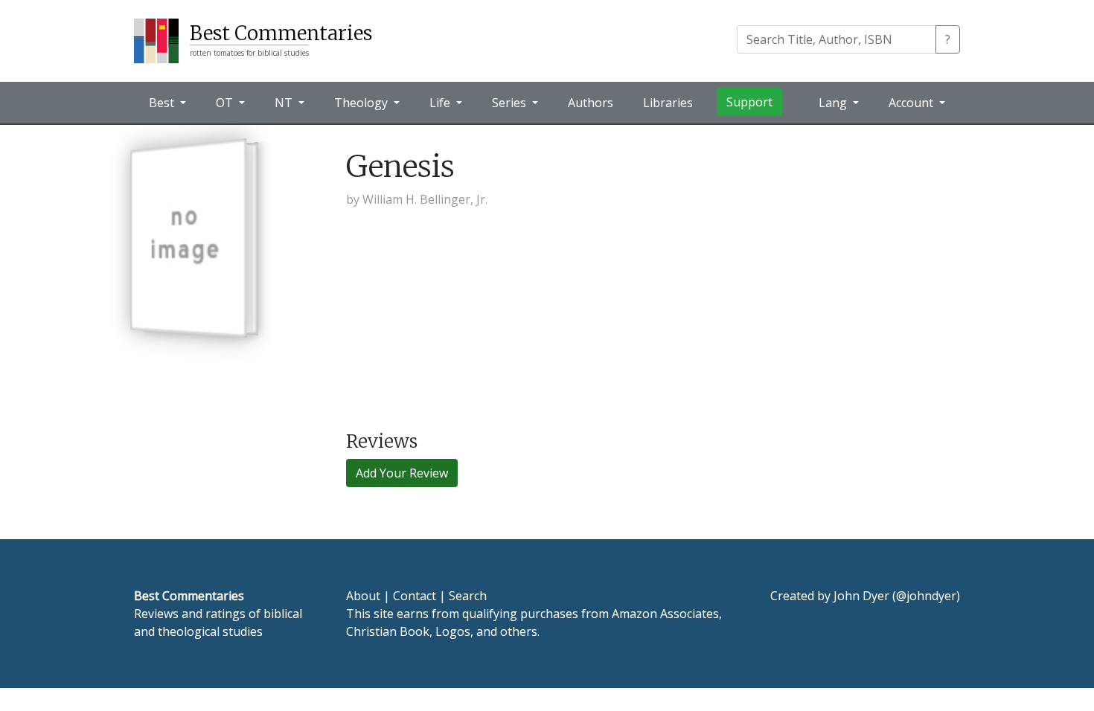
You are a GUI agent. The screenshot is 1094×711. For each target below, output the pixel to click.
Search (468, 596)
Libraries (668, 102)
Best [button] (163, 102)
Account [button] (912, 102)
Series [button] (510, 102)
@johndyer (926, 596)
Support (749, 102)
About (363, 596)
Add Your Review (402, 473)
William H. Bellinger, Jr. (424, 199)
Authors (590, 102)
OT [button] (226, 102)
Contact (414, 596)
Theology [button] (362, 102)
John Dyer (861, 596)
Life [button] (441, 102)
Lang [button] (834, 102)
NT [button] (285, 102)
